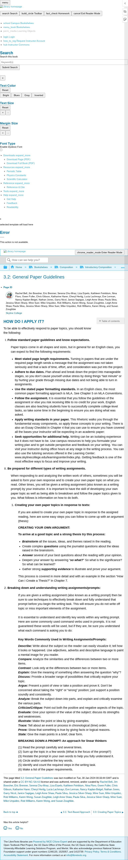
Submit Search (10, 67)
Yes (10, 828)
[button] (12, 203)
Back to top (9, 812)
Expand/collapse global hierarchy (7, 267)
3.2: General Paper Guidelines (36, 777)
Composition (66, 267)
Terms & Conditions (110, 851)
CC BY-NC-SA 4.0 (30, 781)
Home (19, 267)
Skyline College (14, 313)
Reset (5, 90)
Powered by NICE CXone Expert (50, 841)
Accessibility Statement (16, 855)
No (21, 828)
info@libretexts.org (76, 855)
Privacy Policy (92, 851)
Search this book (9, 56)
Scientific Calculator (17, 179)
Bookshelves (41, 267)
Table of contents (111, 321)
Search (9, 260)
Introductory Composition (98, 267)
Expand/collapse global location (123, 266)
